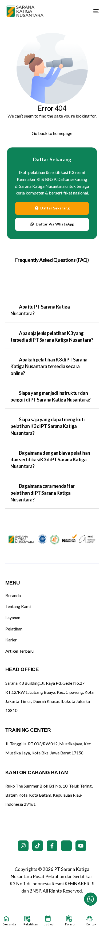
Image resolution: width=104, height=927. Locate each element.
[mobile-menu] (92, 11)
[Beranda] (6, 918)
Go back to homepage (52, 133)
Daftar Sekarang (52, 159)
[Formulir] (68, 918)
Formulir (71, 924)
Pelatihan (30, 924)
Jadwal (49, 924)
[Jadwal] (47, 918)
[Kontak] (89, 918)
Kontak (91, 924)
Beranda (9, 924)
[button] (52, 310)
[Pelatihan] (27, 918)
